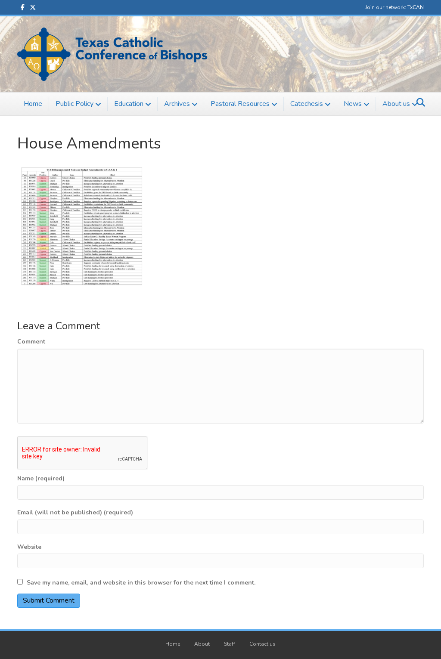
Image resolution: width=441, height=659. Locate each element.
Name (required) (41, 478)
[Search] (418, 102)
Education (128, 103)
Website (29, 547)
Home (33, 103)
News (353, 103)
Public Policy (74, 103)
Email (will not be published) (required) (75, 512)
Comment (31, 341)
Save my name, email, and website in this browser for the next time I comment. (141, 583)
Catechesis (306, 103)
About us (396, 103)
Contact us (262, 643)
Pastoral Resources (240, 103)
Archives (177, 103)
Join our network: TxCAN (394, 7)
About (202, 643)
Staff (229, 643)
